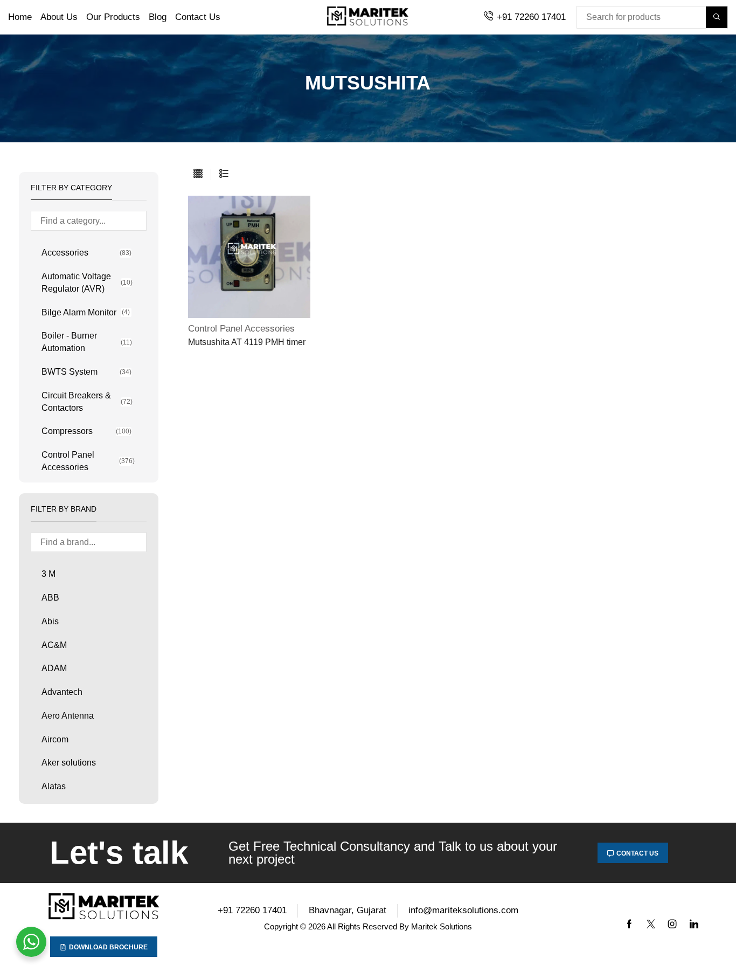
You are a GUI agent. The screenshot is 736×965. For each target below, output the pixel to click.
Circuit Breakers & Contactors (86, 401)
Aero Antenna (67, 715)
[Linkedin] (694, 924)
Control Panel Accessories (86, 461)
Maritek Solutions (441, 926)
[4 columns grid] (198, 174)
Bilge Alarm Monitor (85, 312)
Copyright (281, 926)
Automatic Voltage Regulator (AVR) (86, 282)
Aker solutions (68, 762)
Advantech (61, 692)
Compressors (86, 431)
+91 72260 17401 (531, 17)
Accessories (86, 252)
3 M (48, 573)
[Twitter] (651, 924)
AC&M (54, 645)
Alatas (53, 786)
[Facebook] (629, 924)
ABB (50, 597)
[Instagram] (672, 924)
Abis (50, 621)
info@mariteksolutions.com (463, 910)
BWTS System (86, 371)
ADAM (54, 668)
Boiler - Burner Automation (86, 342)
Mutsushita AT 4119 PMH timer (246, 342)
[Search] (716, 17)
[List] (224, 174)
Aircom (54, 739)
